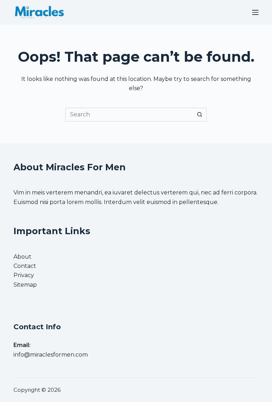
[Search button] (200, 115)
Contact (24, 266)
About (22, 256)
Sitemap (25, 284)
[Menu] (255, 12)
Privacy (23, 275)
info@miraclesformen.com (50, 354)
